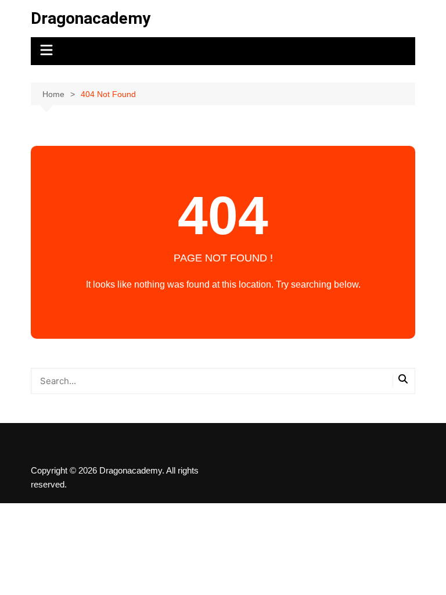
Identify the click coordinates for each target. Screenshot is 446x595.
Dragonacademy (90, 18)
